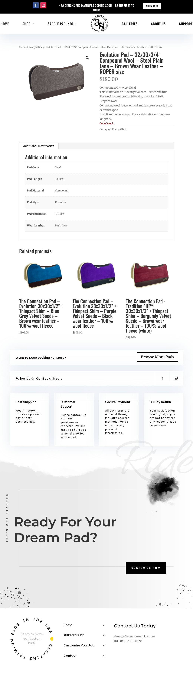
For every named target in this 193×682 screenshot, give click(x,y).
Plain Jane (61, 225)
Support (186, 23)
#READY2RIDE (74, 635)
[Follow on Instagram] (43, 5)
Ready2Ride (35, 47)
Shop (26, 23)
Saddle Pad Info (60, 23)
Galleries (130, 23)
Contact (70, 655)
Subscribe (152, 6)
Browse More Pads (157, 357)
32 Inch (59, 179)
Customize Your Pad (79, 645)
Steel (58, 167)
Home (5, 23)
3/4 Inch (60, 214)
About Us (158, 23)
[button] (87, 57)
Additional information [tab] (38, 146)
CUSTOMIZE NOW (145, 568)
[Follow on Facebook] (36, 5)
